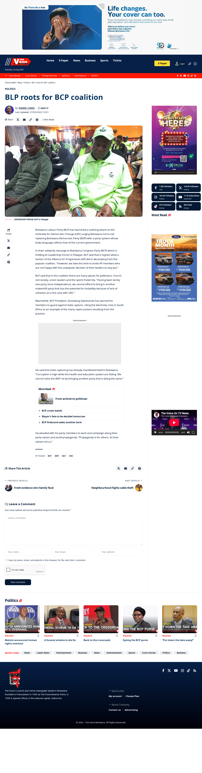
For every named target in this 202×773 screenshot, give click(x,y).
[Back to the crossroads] (101, 619)
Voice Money (14, 75)
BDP (57, 456)
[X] (181, 76)
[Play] (155, 432)
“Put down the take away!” (178, 640)
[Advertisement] (79, 343)
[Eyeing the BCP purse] (140, 619)
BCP (49, 456)
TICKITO (94, 75)
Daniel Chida (27, 107)
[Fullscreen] (193, 432)
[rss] (188, 206)
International (80, 75)
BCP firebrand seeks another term (62, 422)
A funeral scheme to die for (60, 640)
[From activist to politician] (45, 398)
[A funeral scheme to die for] (61, 619)
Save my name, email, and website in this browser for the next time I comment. (47, 560)
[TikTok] (191, 76)
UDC (71, 456)
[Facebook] (177, 76)
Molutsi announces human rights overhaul (21, 641)
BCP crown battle (52, 410)
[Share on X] (18, 120)
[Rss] (195, 76)
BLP (64, 456)
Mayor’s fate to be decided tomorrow (63, 416)
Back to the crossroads (97, 640)
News (27, 652)
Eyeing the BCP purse (135, 640)
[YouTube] (185, 76)
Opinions (66, 75)
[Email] (24, 120)
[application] (174, 422)
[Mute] (188, 432)
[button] (189, 63)
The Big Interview (49, 75)
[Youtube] (188, 197)
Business (82, 652)
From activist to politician (71, 398)
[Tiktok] (163, 206)
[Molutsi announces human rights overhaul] (22, 619)
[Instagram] (188, 76)
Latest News (43, 652)
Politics (10, 89)
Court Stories (31, 75)
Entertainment (63, 652)
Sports (132, 652)
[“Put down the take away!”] (179, 619)
